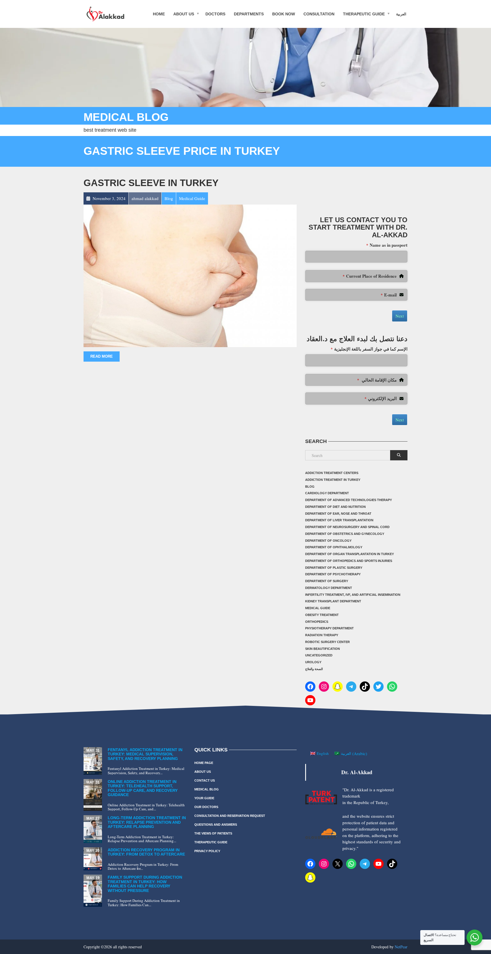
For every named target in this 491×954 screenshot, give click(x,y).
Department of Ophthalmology (333, 547)
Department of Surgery (326, 581)
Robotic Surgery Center (327, 642)
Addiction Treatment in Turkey (332, 479)
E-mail (389, 295)
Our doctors (206, 807)
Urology (313, 662)
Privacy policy (207, 851)
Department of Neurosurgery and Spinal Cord (347, 527)
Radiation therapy (321, 635)
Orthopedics (316, 621)
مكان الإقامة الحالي (377, 380)
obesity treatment (322, 615)
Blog (310, 486)
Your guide (204, 798)
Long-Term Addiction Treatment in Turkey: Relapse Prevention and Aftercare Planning (147, 822)
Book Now (283, 14)
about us (183, 14)
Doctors (215, 14)
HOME (159, 14)
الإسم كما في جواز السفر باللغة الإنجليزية (369, 349)
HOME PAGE (203, 763)
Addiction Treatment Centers (331, 473)
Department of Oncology (328, 540)
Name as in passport (386, 245)
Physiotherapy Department (329, 628)
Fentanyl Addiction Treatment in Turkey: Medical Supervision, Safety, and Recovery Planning (145, 754)
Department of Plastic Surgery (333, 567)
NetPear (401, 946)
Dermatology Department (328, 588)
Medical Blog (206, 789)
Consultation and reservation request (229, 815)
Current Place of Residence (370, 276)
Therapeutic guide (364, 14)
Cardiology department (327, 493)
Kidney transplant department (333, 601)
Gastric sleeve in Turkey (151, 183)
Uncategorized (318, 655)
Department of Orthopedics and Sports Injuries (348, 560)
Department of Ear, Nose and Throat (338, 513)
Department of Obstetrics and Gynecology (344, 533)
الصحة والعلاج (314, 669)
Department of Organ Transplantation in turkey (349, 554)
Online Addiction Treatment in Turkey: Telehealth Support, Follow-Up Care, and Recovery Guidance (143, 788)
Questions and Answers (215, 824)
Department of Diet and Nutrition (335, 506)
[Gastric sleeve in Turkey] (190, 275)
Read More (101, 356)
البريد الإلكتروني (381, 398)
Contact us (204, 780)
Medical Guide (317, 608)
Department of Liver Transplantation (339, 520)
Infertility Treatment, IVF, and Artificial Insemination (352, 594)
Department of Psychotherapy (333, 574)
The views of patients (213, 833)
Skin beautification (322, 648)
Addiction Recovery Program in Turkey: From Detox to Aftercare (146, 852)
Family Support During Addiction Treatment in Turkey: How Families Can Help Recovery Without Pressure (145, 884)
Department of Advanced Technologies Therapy (348, 500)
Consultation (318, 14)
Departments (249, 14)
